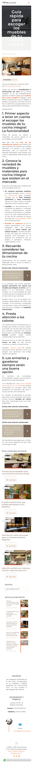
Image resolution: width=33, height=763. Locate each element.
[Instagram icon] (19, 756)
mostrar (13, 80)
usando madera (16, 348)
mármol (17, 218)
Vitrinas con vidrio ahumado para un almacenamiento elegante (15, 537)
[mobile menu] (28, 2)
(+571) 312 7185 (20, 712)
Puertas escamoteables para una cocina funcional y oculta (15, 472)
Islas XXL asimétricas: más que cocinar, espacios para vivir (16, 569)
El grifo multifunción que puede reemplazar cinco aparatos (13, 504)
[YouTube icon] (16, 756)
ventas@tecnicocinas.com (23, 731)
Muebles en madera (13, 223)
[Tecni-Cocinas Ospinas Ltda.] (9, 2)
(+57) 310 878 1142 (19, 708)
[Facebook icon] (14, 756)
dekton (25, 218)
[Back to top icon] (16, 743)
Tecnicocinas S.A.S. (12, 86)
